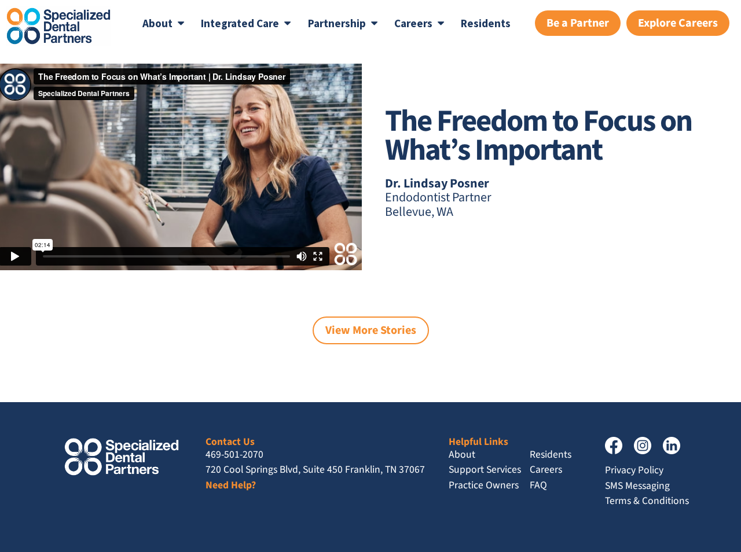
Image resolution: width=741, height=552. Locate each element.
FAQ (538, 485)
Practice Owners (484, 485)
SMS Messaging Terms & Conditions (647, 493)
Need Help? (231, 485)
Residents (486, 23)
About (462, 454)
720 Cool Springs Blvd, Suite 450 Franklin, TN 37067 (315, 469)
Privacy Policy (634, 470)
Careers (546, 469)
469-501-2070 (234, 454)
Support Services (485, 469)
